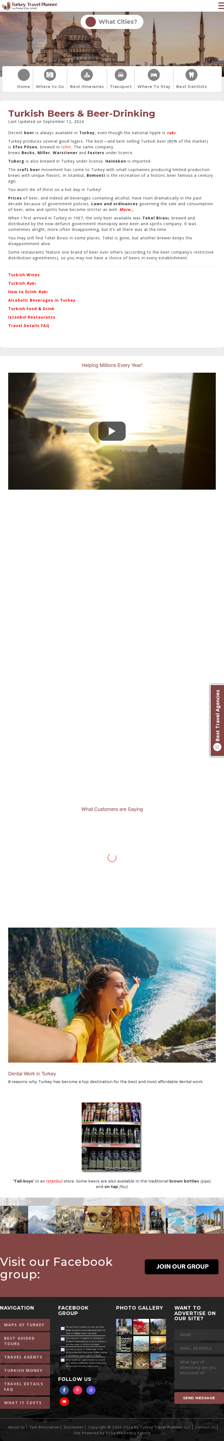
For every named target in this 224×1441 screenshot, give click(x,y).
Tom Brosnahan (45, 1427)
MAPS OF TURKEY (24, 1324)
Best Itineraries (87, 86)
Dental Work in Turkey (32, 1073)
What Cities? (116, 21)
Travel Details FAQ (28, 325)
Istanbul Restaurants (31, 317)
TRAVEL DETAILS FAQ (23, 1386)
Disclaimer (74, 1427)
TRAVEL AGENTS (23, 1357)
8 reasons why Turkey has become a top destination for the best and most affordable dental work (105, 1081)
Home (23, 86)
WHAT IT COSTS (23, 1402)
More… (126, 209)
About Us (16, 1427)
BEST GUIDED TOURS (19, 1341)
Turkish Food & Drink (31, 308)
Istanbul (54, 1181)
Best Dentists (191, 86)
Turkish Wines (24, 274)
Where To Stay (153, 86)
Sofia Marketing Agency (128, 1432)
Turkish (22, 283)
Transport (121, 86)
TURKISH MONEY (23, 1370)
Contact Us (205, 1427)
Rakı (43, 291)
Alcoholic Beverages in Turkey (42, 300)
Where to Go (50, 86)
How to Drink (23, 291)
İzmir (66, 146)
